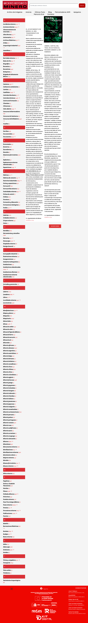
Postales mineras (8, 499)
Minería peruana (8, 415)
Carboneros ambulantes (10, 87)
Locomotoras (7, 303)
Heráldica (6, 231)
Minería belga (7, 356)
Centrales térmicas (9, 98)
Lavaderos (6, 294)
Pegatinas (6, 481)
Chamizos (6, 103)
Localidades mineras (9, 300)
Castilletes (6, 92)
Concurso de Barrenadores (11, 111)
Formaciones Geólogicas (10, 205)
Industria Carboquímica (10, 262)
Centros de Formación (10, 101)
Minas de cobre (8, 329)
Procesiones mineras (9, 510)
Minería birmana (8, 359)
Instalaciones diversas (10, 272)
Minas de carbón (8, 327)
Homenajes (6, 241)
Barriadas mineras (9, 58)
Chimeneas (6, 106)
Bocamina (6, 66)
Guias (5, 223)
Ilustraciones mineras (10, 256)
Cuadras (5, 124)
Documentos (7, 137)
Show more (55, 226)
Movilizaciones (8, 450)
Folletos (5, 197)
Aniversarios (7, 37)
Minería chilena (8, 369)
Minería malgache (9, 407)
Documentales (7, 134)
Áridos (5, 43)
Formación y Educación (10, 202)
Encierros (6, 147)
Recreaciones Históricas (10, 526)
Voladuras (6, 573)
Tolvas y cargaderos (9, 560)
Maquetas (6, 316)
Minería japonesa (8, 404)
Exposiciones (7, 167)
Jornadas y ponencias (10, 284)
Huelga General (8, 246)
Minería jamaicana (9, 401)
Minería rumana (8, 423)
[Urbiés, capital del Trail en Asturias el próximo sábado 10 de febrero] (53, 29)
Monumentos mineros (10, 447)
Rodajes (5, 534)
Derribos (6, 131)
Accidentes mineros (9, 24)
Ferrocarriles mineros (10, 189)
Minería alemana (8, 348)
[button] (11, 588)
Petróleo (5, 488)
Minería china (7, 372)
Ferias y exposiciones (9, 183)
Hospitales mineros (9, 244)
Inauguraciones (8, 259)
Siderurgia (6, 547)
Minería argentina (9, 351)
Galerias (5, 215)
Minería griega (8, 383)
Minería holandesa (9, 388)
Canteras (6, 84)
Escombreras (7, 149)
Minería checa (7, 367)
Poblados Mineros (8, 494)
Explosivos (6, 160)
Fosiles (5, 208)
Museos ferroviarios (9, 463)
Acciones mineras (8, 27)
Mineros (5, 441)
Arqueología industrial (10, 45)
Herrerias (6, 238)
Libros (5, 297)
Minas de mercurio (9, 337)
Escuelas (6, 152)
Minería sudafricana (9, 428)
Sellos (5, 544)
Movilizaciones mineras (10, 452)
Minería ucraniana (9, 433)
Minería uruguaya (9, 436)
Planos (5, 491)
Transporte (6, 563)
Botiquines (6, 72)
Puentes (5, 516)
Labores (5, 292)
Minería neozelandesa (10, 409)
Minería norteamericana (11, 412)
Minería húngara (8, 391)
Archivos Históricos (9, 40)
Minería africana (8, 345)
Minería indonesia (9, 393)
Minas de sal (7, 340)
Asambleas (6, 50)
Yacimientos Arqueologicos (11, 580)
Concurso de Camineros (10, 116)
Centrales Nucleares (9, 95)
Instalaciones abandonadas (11, 267)
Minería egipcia (8, 377)
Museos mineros (8, 466)
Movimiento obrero (9, 455)
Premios (5, 508)
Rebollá (5, 523)
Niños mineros (7, 473)
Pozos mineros (7, 505)
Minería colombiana (9, 375)
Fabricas (6, 175)
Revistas (5, 531)
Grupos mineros (8, 220)
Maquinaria (7, 318)
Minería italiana (8, 399)
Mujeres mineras (8, 458)
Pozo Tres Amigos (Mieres (11, 502)
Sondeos (5, 552)
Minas (5, 324)
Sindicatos (6, 550)
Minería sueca (7, 431)
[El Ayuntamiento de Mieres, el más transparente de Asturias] (34, 21)
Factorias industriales (10, 181)
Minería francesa (8, 380)
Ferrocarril (6, 186)
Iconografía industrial (10, 254)
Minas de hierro (8, 335)
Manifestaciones (8, 310)
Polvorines (6, 497)
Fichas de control (8, 194)
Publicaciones (7, 513)
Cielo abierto (7, 109)
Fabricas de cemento (9, 178)
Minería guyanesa (9, 385)
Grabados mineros (9, 218)
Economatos (7, 144)
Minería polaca (8, 417)
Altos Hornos (7, 34)
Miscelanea (6, 444)
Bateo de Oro (7, 61)
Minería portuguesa (9, 420)
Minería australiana (9, 353)
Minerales (6, 343)
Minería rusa (7, 425)
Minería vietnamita (9, 439)
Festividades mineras (9, 191)
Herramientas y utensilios (11, 233)
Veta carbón (7, 570)
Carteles (5, 89)
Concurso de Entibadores (11, 119)
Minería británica (8, 361)
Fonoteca (6, 199)
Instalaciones (7, 264)
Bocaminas (6, 69)
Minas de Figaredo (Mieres (11, 332)
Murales (5, 460)
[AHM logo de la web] (15, 5)
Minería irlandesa (8, 396)
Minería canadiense (9, 364)
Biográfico (6, 64)
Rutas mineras (7, 537)
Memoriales (7, 321)
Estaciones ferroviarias (10, 155)
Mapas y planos (8, 313)
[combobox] (53, 5)
